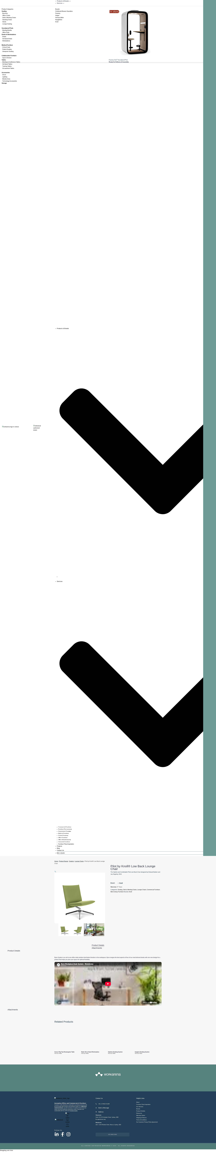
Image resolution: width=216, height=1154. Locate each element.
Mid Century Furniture (117, 891)
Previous (56, 930)
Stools (4, 22)
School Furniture (63, 835)
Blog (58, 848)
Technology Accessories (9, 81)
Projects (59, 846)
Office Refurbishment (64, 840)
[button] (125, 182)
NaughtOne (58, 19)
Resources (139, 1113)
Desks (4, 36)
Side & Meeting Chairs (9, 17)
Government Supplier (64, 831)
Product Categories (7, 9)
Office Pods (5, 32)
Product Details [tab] (98, 945)
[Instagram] (68, 1134)
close (11, 1150)
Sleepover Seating (8, 51)
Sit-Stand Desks (7, 38)
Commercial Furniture (64, 827)
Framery (57, 13)
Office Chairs (6, 15)
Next (110, 930)
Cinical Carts (6, 47)
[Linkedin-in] (56, 1134)
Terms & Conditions (141, 1119)
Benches (5, 13)
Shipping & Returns (141, 1117)
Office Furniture (62, 837)
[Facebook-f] (62, 1134)
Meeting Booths (7, 30)
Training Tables (7, 66)
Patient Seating (7, 49)
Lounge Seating (7, 24)
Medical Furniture (63, 833)
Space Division (6, 57)
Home (56, 861)
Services (59, 3)
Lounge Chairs (79, 861)
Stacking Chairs (7, 19)
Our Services (139, 1106)
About (137, 1102)
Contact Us (60, 850)
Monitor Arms (6, 79)
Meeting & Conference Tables (11, 62)
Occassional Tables (8, 68)
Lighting (4, 77)
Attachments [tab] (97, 948)
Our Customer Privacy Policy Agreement (147, 1122)
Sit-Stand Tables (7, 64)
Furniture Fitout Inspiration (66, 844)
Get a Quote (61, 853)
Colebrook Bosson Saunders (64, 11)
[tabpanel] (108, 982)
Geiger (57, 15)
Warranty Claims (140, 1115)
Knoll (56, 22)
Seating (71, 861)
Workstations (6, 41)
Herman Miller (59, 17)
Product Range (63, 861)
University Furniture (64, 842)
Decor (4, 74)
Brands (57, 9)
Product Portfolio (140, 1111)
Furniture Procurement (65, 829)
